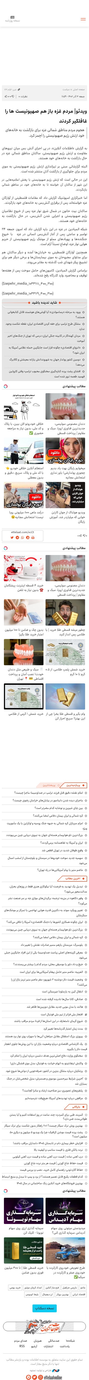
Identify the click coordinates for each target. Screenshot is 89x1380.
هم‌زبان (38, 1341)
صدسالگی (53, 1341)
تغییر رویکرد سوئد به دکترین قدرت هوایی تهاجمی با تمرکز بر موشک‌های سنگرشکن (45, 913)
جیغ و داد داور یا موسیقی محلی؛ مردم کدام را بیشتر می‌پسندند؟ (48, 964)
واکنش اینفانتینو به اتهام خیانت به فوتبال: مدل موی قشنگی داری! (46, 1063)
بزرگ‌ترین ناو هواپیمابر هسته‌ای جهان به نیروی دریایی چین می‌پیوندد (44, 835)
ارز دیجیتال (47, 1294)
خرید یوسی (15, 1288)
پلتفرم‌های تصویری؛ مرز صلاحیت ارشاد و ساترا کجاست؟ (52, 1090)
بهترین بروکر (63, 1294)
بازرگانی (76, 1107)
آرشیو (34, 1346)
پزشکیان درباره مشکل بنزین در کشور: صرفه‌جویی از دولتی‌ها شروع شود (44, 1071)
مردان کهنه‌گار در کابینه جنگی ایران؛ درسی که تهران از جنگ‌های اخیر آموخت (46, 338)
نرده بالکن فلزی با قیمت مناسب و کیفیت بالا (58, 1150)
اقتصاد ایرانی (78, 1294)
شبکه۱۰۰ (70, 1341)
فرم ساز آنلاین (52, 1288)
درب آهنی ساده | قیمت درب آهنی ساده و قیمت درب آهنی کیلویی (48, 1156)
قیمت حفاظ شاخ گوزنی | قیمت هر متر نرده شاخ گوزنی (53, 1163)
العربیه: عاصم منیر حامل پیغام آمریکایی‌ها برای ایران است (51, 972)
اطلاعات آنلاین (44, 19)
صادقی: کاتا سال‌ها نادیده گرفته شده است (59, 999)
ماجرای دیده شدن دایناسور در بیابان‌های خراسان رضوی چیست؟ (48, 800)
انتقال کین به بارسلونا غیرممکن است (62, 991)
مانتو (83, 1288)
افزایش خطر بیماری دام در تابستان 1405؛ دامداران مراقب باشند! (48, 1143)
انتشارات (48, 1346)
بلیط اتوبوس (32, 1294)
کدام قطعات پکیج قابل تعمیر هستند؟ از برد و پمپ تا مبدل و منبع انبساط (42, 1176)
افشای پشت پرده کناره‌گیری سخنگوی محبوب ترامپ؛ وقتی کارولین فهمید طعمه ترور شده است (47, 374)
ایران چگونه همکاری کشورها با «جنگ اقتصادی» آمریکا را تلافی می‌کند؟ (44, 922)
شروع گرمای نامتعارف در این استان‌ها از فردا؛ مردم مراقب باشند (48, 1021)
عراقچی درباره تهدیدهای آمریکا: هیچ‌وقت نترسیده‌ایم (54, 1098)
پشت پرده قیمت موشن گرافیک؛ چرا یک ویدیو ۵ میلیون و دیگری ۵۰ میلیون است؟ (48, 1134)
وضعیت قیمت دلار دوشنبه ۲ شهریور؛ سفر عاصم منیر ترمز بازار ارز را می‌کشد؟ (49, 982)
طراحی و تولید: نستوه (41, 1370)
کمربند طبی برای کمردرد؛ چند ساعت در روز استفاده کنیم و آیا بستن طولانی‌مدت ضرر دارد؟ (48, 1117)
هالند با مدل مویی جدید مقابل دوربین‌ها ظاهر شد (55, 1007)
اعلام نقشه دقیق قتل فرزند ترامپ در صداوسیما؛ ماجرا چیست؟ (48, 793)
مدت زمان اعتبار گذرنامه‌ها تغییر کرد (63, 1028)
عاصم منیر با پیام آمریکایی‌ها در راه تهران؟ (60, 870)
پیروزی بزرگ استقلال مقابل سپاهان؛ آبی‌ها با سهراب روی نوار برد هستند (44, 1036)
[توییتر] (34, 1377)
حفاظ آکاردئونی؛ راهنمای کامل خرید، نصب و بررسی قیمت (51, 1170)
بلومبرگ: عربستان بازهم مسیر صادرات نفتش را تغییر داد (52, 945)
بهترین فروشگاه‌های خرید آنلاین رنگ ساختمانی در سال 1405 (50, 1183)
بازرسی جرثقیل (70, 1288)
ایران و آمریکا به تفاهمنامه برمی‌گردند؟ (61, 842)
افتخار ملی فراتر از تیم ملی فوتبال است (62, 1014)
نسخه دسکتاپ (44, 1308)
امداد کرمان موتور (33, 1288)
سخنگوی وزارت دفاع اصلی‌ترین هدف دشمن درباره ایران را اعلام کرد (46, 1055)
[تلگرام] (28, 1377)
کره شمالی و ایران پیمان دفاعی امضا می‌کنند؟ (58, 815)
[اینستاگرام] (40, 1377)
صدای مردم (20, 1341)
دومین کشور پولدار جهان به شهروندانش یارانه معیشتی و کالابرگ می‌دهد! (47, 362)
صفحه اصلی (79, 89)
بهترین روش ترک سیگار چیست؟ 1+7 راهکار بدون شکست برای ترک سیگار (43, 1125)
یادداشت (65, 1346)
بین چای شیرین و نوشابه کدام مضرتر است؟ (59, 808)
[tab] (75, 785)
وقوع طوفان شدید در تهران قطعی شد (62, 850)
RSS (22, 1346)
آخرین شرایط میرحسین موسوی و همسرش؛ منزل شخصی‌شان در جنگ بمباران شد (47, 1081)
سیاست (66, 89)
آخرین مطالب (72, 879)
